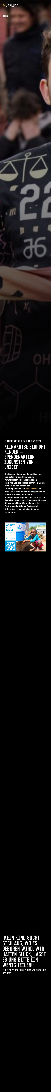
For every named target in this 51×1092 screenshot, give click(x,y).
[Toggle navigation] (46, 5)
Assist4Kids (31, 488)
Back (5, 15)
